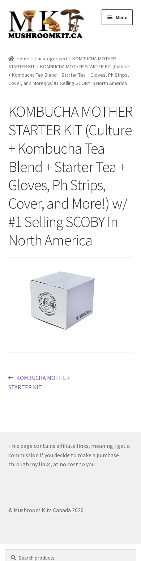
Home (23, 58)
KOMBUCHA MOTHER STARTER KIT (39, 382)
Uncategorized (51, 58)
